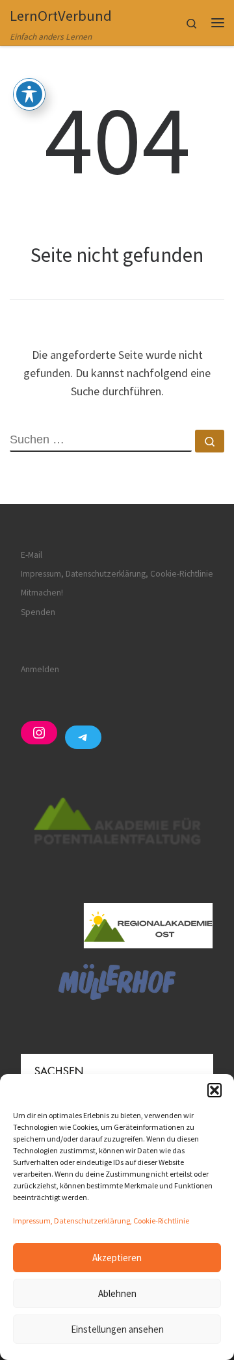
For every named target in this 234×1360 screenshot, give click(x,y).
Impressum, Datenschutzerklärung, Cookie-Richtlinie (101, 1220)
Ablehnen (117, 1293)
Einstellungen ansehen (117, 1329)
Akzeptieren (117, 1257)
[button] (214, 1090)
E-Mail (31, 554)
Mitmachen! (42, 592)
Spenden (38, 612)
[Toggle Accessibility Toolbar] (29, 94)
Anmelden (40, 669)
